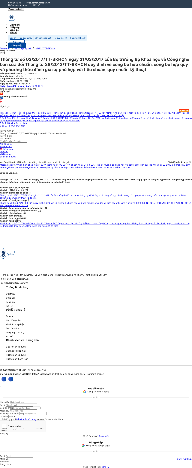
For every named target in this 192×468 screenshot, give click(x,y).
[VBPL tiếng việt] (1, 94)
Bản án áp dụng (8, 156)
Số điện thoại (6, 408)
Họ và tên (4, 402)
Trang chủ (5, 48)
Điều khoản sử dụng (16, 346)
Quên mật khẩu (184, 459)
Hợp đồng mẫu (25, 38)
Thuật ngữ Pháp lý (77, 38)
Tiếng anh (7, 149)
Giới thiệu (10, 294)
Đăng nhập (104, 436)
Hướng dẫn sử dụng (17, 5)
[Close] (0, 386)
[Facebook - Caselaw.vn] (4, 379)
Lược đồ (4, 151)
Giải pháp (10, 298)
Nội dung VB (6, 144)
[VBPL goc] (1, 103)
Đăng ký (105, 467)
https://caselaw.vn (41, 374)
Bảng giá (10, 302)
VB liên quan (6, 154)
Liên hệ (36, 5)
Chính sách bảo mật (16, 350)
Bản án (13, 38)
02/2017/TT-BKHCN (45, 48)
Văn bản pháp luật (43, 38)
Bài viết (13, 32)
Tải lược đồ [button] (5, 138)
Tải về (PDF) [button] (6, 136)
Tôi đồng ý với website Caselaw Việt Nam (32, 419)
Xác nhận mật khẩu (9, 413)
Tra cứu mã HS (60, 38)
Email (2, 405)
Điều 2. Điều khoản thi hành (13, 123)
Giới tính (4, 416)
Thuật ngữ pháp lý (15, 332)
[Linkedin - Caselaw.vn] (10, 379)
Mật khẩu (4, 410)
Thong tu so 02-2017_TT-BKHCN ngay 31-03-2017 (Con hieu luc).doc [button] (34, 133)
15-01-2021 (21, 86)
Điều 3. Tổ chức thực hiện (12, 125)
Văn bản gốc (6, 146)
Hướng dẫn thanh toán (17, 359)
